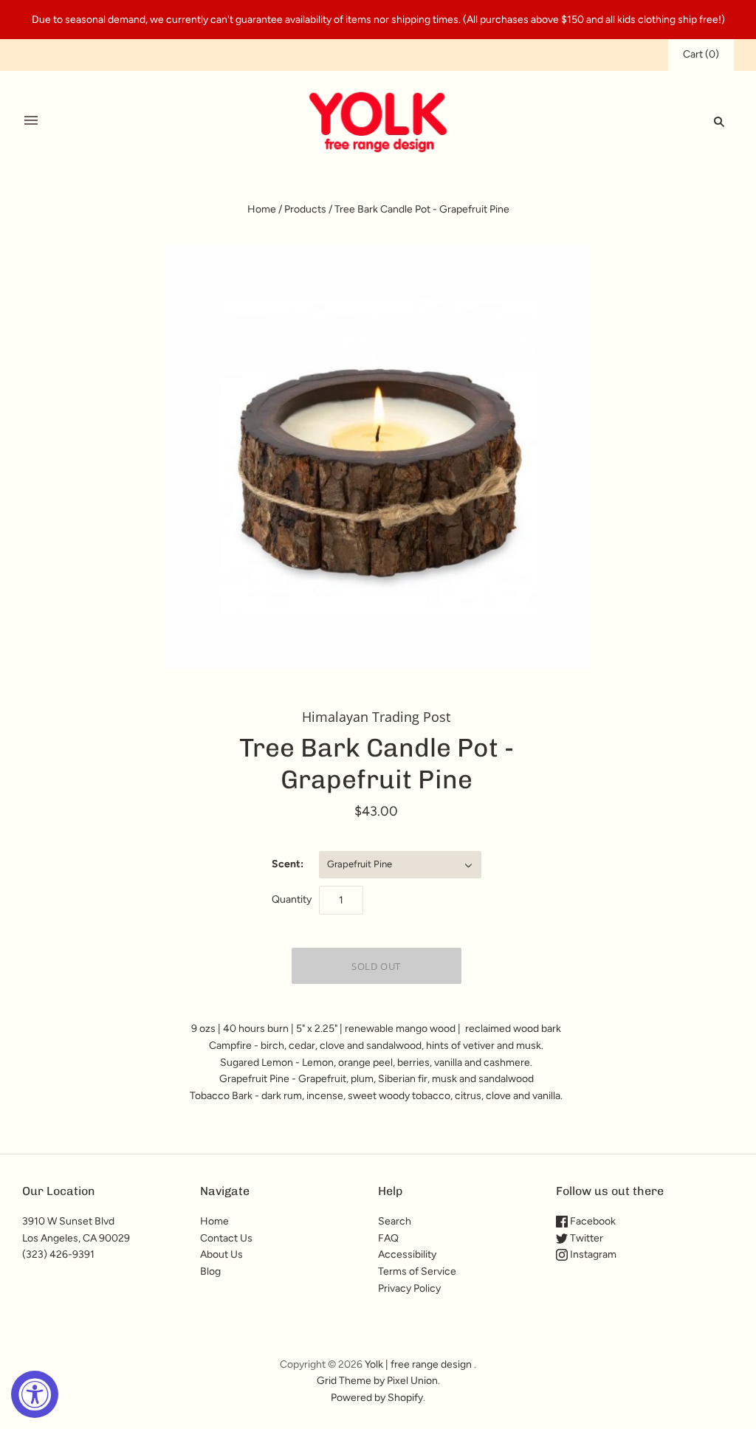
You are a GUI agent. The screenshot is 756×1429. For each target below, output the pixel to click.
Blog (210, 1271)
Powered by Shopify (377, 1397)
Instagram (592, 1254)
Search (394, 1221)
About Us (221, 1254)
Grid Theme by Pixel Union (377, 1380)
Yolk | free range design (418, 1364)
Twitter (585, 1238)
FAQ (388, 1238)
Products (305, 209)
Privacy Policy (409, 1288)
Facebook (592, 1221)
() (701, 54)
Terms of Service (417, 1271)
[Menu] (31, 121)
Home (261, 209)
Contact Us (226, 1238)
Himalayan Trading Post (376, 717)
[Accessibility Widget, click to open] (34, 1394)
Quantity (292, 899)
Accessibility (407, 1254)
